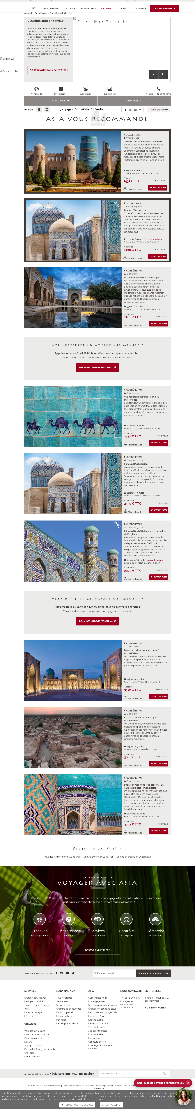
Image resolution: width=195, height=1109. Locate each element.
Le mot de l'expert (65, 1016)
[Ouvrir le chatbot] (183, 1096)
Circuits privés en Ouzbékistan (98, 857)
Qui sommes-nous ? (98, 998)
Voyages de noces (33, 1045)
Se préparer (62, 1001)
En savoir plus (158, 187)
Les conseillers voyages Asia (102, 1012)
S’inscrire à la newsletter (153, 973)
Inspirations (61, 1020)
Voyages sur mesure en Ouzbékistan (62, 857)
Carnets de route (96, 1027)
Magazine (106, 8)
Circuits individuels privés (36, 1034)
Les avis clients (95, 1020)
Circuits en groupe (33, 1038)
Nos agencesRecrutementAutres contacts (128, 1004)
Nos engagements (97, 1001)
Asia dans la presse (97, 1031)
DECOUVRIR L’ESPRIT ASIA (97, 950)
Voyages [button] (70, 8)
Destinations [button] (51, 8)
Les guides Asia (96, 1016)
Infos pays (29, 1016)
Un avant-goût (63, 1005)
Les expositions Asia (98, 1023)
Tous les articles (64, 998)
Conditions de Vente (72, 1086)
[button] (153, 74)
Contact (141, 8)
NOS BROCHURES (155, 1007)
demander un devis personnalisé (97, 367)
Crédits (132, 1086)
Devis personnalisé (33, 1001)
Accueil (28, 13)
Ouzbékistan (41, 13)
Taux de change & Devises (37, 1005)
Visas (27, 1009)
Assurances (88, 1086)
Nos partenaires (96, 1034)
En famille (133, 101)
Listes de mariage (33, 1012)
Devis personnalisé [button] (165, 8)
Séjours (28, 1042)
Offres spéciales (32, 1056)
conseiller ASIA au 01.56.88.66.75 (49, 70)
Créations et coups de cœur (102, 1009)
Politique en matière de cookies (169, 1096)
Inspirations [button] (88, 8)
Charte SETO (121, 1086)
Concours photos (97, 1042)
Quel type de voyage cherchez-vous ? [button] (163, 1082)
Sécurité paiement (104, 1086)
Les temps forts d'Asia (67, 1023)
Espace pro (94, 1038)
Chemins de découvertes (68, 1009)
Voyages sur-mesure (34, 1031)
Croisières (29, 1053)
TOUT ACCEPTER (112, 1105)
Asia (123, 8)
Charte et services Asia (35, 998)
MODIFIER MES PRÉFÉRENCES (78, 1105)
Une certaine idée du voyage (102, 1005)
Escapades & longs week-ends (39, 1049)
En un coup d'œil (64, 1012)
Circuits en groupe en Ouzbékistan (134, 857)
